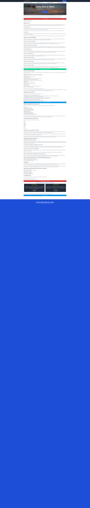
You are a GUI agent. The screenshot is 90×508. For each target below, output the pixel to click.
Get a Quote (45, 11)
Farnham (27, 179)
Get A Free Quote (45, 195)
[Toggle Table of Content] (31, 20)
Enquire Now (45, 197)
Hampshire (33, 179)
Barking (36, 179)
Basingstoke (30, 179)
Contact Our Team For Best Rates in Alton (45, 102)
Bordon (25, 179)
